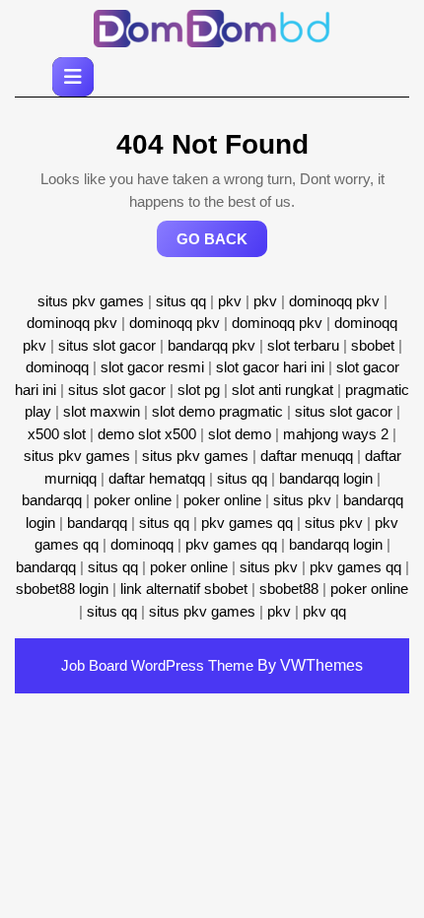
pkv (230, 301)
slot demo (239, 434)
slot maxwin (101, 411)
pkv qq (324, 611)
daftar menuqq (306, 455)
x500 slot (57, 434)
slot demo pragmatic (217, 411)
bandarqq (52, 500)
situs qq (181, 301)
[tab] (73, 77)
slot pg (198, 389)
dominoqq (57, 367)
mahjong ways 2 (336, 434)
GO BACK (222, 243)
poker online (133, 500)
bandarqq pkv (211, 345)
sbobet (372, 345)
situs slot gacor (107, 345)
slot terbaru (303, 345)
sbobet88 (288, 588)
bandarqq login (326, 478)
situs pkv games (90, 301)
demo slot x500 (147, 434)
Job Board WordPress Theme (157, 665)
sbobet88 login (62, 588)
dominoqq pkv (334, 301)
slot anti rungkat (282, 389)
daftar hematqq (156, 478)
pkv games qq (247, 522)
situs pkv (302, 500)
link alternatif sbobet (183, 588)
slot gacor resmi (152, 367)
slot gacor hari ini (270, 367)
